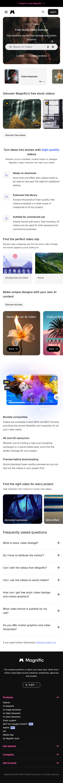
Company (8, 754)
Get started (9, 746)
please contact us (46, 642)
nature (21, 56)
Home (27, 24)
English (31, 685)
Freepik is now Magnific (30, 3)
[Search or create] (43, 12)
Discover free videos (15, 135)
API (4, 731)
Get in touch (9, 762)
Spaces (6, 702)
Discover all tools (13, 304)
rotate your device (39, 56)
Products (8, 697)
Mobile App (8, 734)
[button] (31, 685)
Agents (8, 727)
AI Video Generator (12, 713)
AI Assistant (8, 706)
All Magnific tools (11, 738)
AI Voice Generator (12, 716)
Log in (53, 12)
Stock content (9, 720)
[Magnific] (31, 661)
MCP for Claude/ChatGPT (18, 724)
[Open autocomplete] (9, 47)
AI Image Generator (12, 709)
